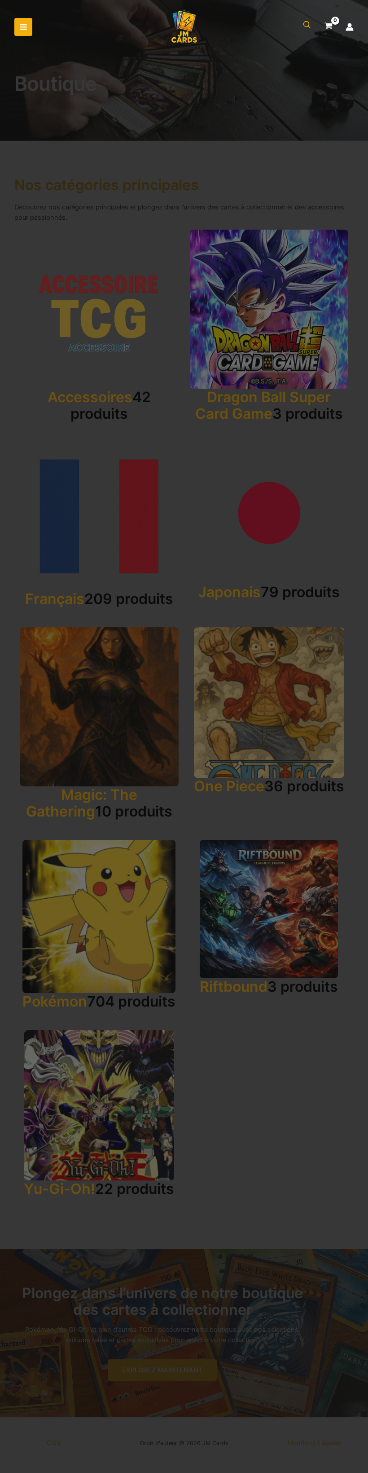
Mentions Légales (314, 1443)
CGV (54, 1443)
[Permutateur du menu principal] (23, 27)
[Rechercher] (306, 24)
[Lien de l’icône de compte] (350, 27)
